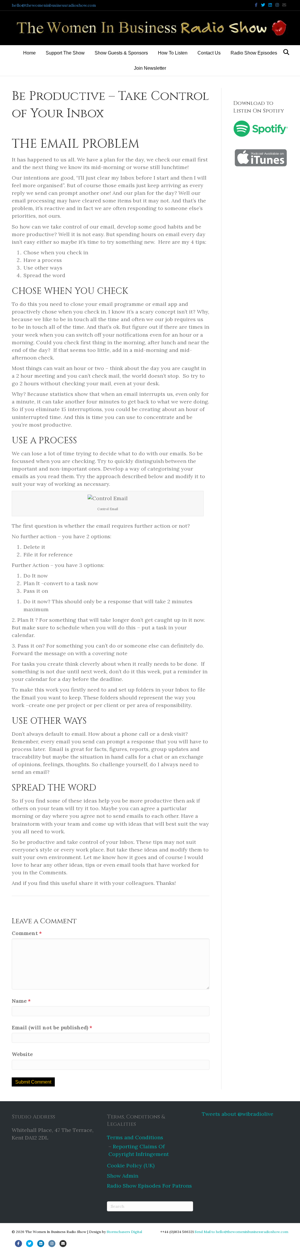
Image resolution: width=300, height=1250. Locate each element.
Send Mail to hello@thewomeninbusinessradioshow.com (241, 1231)
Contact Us (209, 52)
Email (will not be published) (52, 1027)
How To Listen (173, 52)
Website (22, 1054)
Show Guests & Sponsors (121, 52)
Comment (27, 933)
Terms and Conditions (135, 1137)
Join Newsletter (150, 68)
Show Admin (122, 1175)
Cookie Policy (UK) (130, 1165)
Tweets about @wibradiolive (237, 1114)
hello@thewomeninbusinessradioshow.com (54, 5)
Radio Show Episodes (254, 52)
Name (21, 1000)
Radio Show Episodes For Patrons (149, 1185)
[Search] (284, 52)
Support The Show (65, 52)
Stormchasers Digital (124, 1231)
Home (29, 52)
